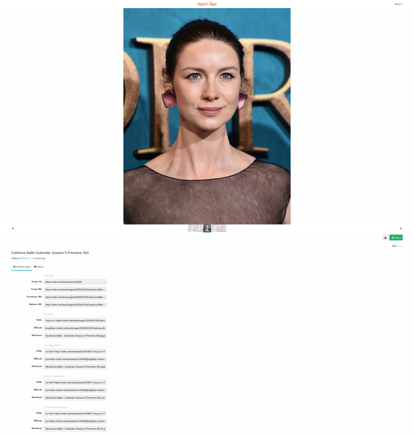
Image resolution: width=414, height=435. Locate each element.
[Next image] (401, 228)
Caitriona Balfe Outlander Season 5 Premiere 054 (50, 253)
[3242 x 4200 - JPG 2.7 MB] (385, 237)
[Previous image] (13, 228)
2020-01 (25, 258)
